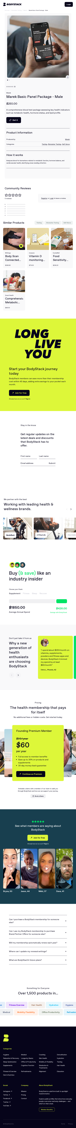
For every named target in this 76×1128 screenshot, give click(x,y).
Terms (63, 1124)
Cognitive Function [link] (27, 1065)
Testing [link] (59, 1062)
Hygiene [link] (6, 1055)
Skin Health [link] (43, 1058)
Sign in (28, 399)
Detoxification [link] (62, 1055)
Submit (52, 463)
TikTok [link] (5, 1095)
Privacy (70, 1124)
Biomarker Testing (54, 144)
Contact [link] (24, 1098)
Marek (8, 93)
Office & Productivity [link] (28, 1062)
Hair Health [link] (61, 1065)
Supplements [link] (7, 1065)
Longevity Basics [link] (27, 1058)
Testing (44, 144)
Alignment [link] (42, 1071)
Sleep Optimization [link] (9, 1062)
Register (44, 198)
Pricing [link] (23, 1095)
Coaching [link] (42, 1055)
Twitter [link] (6, 1102)
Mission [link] (23, 1091)
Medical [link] (24, 1055)
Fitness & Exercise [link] (9, 1071)
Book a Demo (39, 796)
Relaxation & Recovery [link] (11, 1058)
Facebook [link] (6, 1098)
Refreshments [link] (26, 1071)
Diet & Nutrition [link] (8, 1075)
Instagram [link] (6, 1091)
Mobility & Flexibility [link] (46, 1062)
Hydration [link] (60, 1058)
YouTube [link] (6, 1106)
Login (51, 198)
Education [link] (60, 1071)
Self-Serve (66, 144)
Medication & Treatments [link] (43, 1066)
